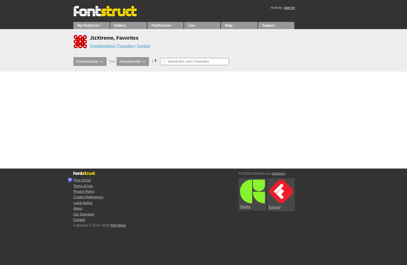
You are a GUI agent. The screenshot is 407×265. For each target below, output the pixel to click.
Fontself (274, 207)
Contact (143, 46)
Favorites (126, 46)
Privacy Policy (83, 191)
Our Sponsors (83, 214)
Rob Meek (118, 225)
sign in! (289, 8)
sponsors (278, 173)
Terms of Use (83, 186)
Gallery (120, 25)
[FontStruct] (110, 15)
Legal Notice (82, 203)
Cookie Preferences (88, 197)
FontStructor (161, 25)
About (77, 208)
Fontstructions (102, 46)
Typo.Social (82, 180)
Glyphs (245, 207)
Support (268, 25)
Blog (228, 25)
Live (191, 25)
